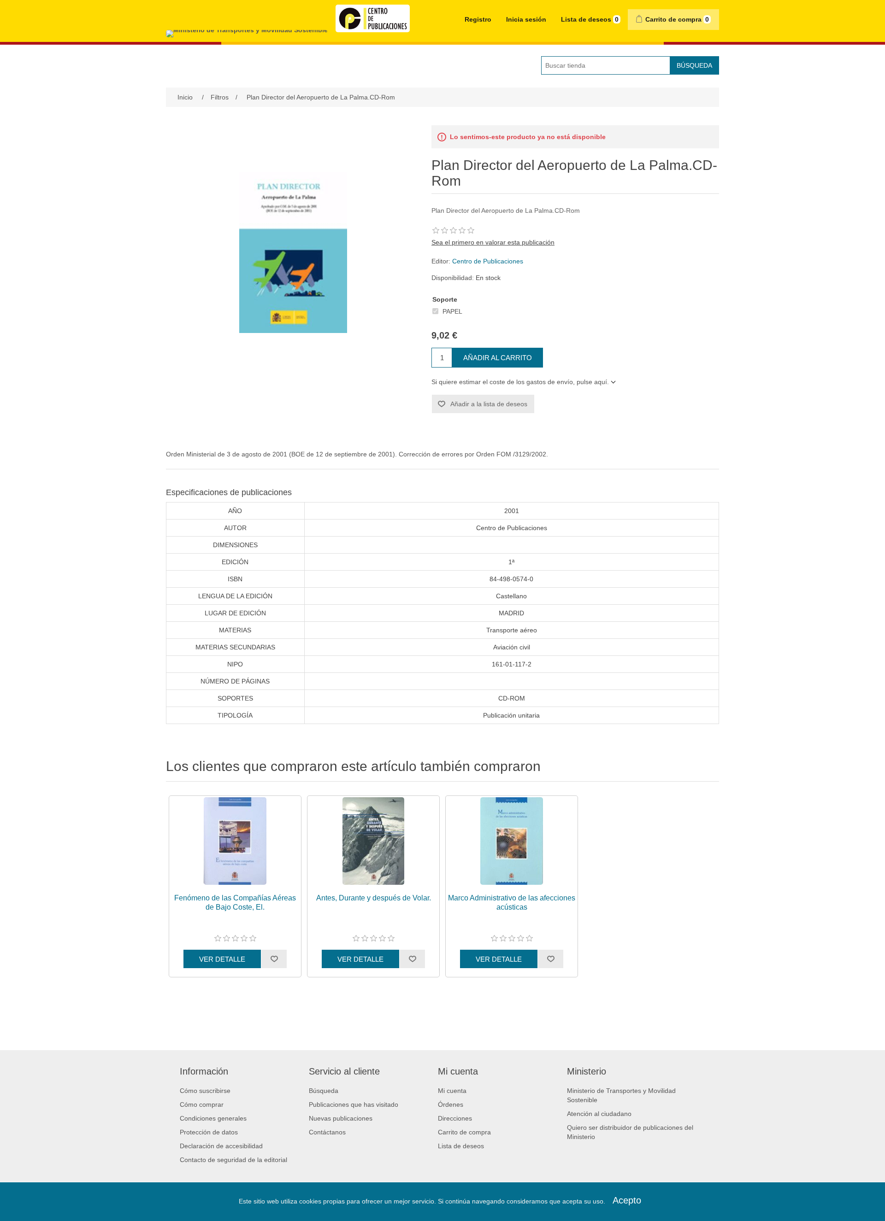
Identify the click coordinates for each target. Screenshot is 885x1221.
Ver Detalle (222, 959)
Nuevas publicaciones (340, 1118)
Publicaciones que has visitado (353, 1104)
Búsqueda (694, 65)
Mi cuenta (452, 1090)
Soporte (444, 299)
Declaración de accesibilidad (221, 1146)
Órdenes (450, 1104)
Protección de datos (209, 1132)
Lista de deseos (461, 1146)
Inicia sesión (526, 19)
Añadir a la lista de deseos (488, 404)
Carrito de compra (464, 1132)
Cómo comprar (202, 1104)
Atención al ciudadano (599, 1113)
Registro (478, 19)
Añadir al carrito (497, 358)
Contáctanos (327, 1132)
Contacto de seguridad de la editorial (233, 1159)
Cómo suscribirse (205, 1090)
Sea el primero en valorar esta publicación (493, 242)
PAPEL (452, 311)
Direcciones (455, 1118)
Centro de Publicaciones (487, 261)
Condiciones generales (213, 1118)
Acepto (627, 1200)
